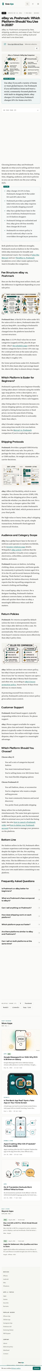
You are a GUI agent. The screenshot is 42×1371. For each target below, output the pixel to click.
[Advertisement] (21, 138)
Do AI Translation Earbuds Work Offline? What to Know (18, 1188)
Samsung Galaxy (8, 1330)
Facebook (28, 1003)
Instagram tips (7, 1323)
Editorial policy (8, 1347)
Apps (4, 13)
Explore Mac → (7, 1213)
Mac (4, 1282)
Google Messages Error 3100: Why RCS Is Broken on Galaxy (21, 1058)
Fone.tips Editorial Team (15, 44)
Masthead (6, 1350)
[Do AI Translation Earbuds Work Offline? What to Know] (21, 1171)
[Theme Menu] (33, 4)
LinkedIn (15, 1007)
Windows (6, 1286)
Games (5, 1299)
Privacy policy (16, 1368)
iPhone (5, 1276)
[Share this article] (37, 48)
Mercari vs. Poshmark (22, 430)
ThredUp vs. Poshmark (24, 258)
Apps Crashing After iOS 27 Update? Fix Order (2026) (19, 1145)
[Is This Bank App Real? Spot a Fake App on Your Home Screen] (21, 1084)
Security (6, 1303)
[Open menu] (38, 4)
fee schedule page (20, 346)
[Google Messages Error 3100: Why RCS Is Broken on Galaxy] (21, 1040)
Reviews (6, 1306)
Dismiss (36, 1368)
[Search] (27, 4)
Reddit (5, 1007)
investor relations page (15, 547)
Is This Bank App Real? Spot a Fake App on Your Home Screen (19, 1101)
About (5, 1343)
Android (5, 1279)
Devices (36, 13)
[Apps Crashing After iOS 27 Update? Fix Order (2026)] (21, 1127)
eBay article (16, 550)
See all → (5, 1026)
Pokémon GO (7, 1326)
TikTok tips (6, 1319)
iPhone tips (6, 1316)
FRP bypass (6, 1333)
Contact (5, 1354)
